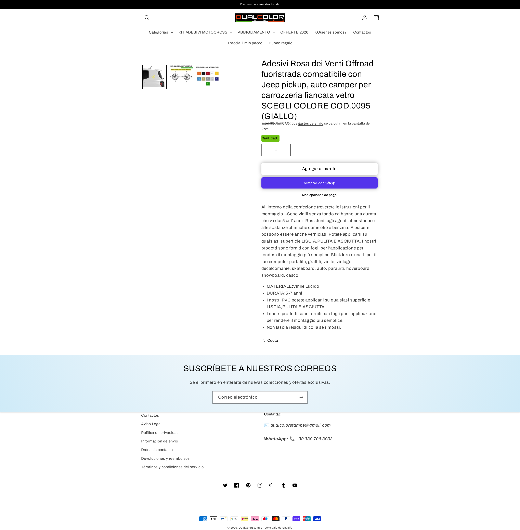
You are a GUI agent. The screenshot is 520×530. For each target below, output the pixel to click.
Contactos (150, 415)
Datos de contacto (157, 450)
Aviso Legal (151, 424)
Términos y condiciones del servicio (172, 467)
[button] (147, 18)
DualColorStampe (250, 527)
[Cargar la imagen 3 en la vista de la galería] (208, 77)
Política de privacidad (160, 433)
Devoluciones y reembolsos (165, 458)
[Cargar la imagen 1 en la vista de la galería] (155, 77)
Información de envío (159, 441)
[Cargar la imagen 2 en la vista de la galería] (181, 77)
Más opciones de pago (319, 195)
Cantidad (269, 138)
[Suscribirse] (301, 397)
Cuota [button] (272, 340)
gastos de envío (310, 123)
